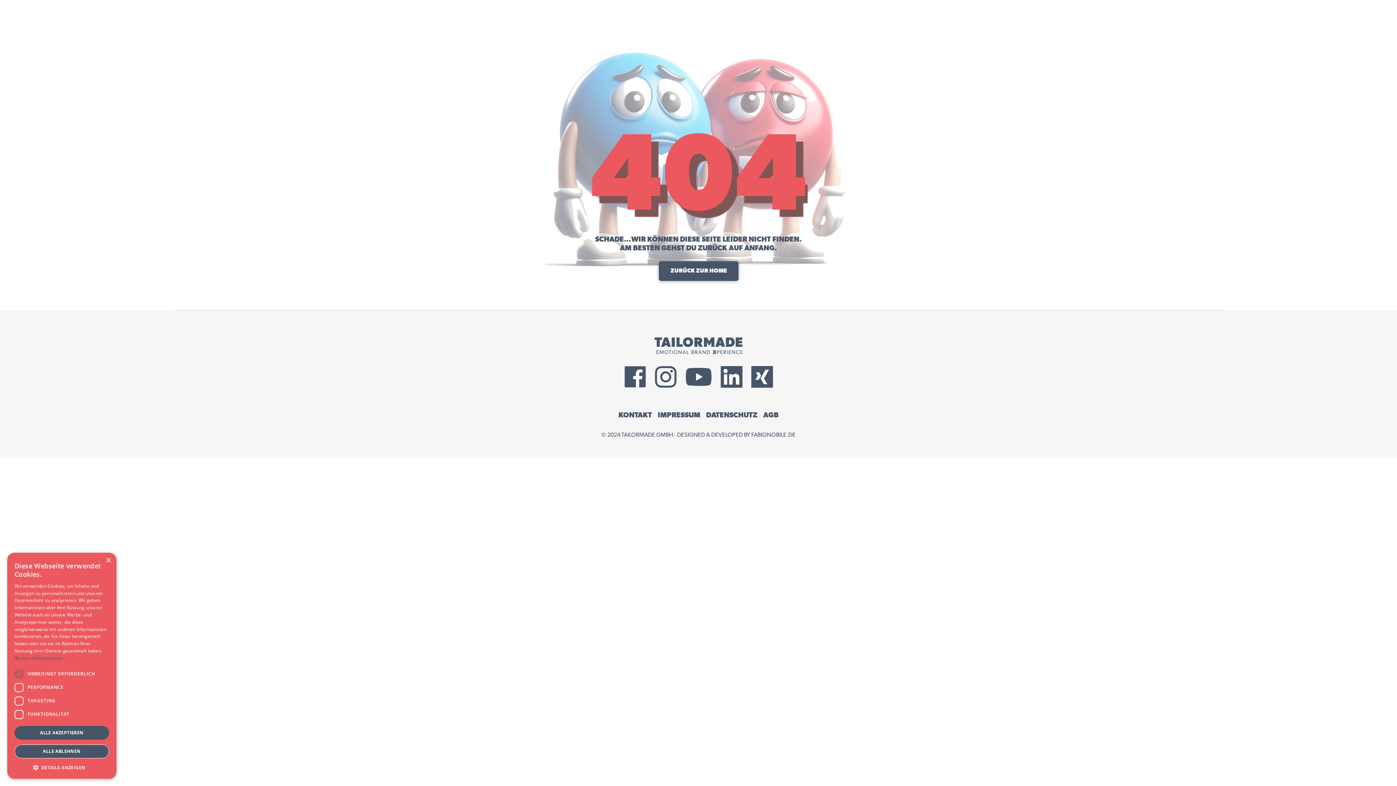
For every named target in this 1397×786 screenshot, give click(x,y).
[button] (62, 767)
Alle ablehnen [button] (61, 751)
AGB (771, 415)
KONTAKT (635, 415)
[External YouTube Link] (698, 377)
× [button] (108, 560)
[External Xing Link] (762, 377)
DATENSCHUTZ (731, 415)
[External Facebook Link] (635, 377)
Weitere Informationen (39, 658)
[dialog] (61, 666)
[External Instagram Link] (666, 377)
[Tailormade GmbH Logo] (698, 345)
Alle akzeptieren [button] (61, 733)
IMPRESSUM (679, 415)
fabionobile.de (773, 435)
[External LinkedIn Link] (732, 377)
